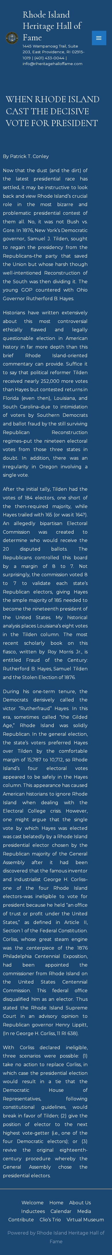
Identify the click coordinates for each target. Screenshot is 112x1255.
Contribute (21, 1219)
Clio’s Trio (50, 1219)
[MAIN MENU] (99, 38)
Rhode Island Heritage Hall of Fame (52, 26)
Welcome (33, 1202)
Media (84, 1211)
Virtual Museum (85, 1219)
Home (56, 1202)
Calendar (61, 1211)
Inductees (33, 1211)
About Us (80, 1202)
